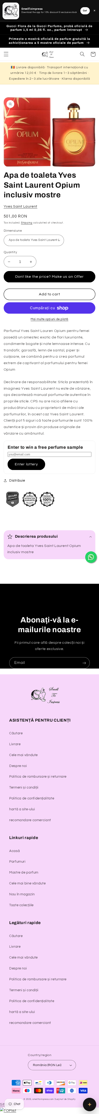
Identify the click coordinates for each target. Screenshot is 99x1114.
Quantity (10, 252)
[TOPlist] (8, 1110)
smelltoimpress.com (43, 1099)
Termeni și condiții (23, 787)
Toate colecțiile (21, 905)
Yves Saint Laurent (20, 206)
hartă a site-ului (22, 809)
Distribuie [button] (17, 480)
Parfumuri (17, 861)
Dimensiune (13, 230)
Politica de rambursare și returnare (38, 776)
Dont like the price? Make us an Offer (49, 276)
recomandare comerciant (30, 820)
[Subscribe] (84, 663)
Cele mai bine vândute (27, 883)
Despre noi (18, 766)
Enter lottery (26, 464)
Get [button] (85, 10)
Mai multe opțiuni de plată (49, 319)
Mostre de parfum (23, 872)
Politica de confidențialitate (31, 798)
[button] (6, 54)
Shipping (26, 222)
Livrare (14, 744)
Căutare (16, 733)
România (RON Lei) (47, 1065)
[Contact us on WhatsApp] (91, 557)
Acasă (14, 851)
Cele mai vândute (23, 755)
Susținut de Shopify (65, 1099)
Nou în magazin (22, 894)
